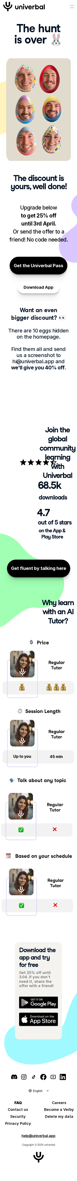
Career (58, 1103)
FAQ (18, 1103)
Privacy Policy (18, 1123)
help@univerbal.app (38, 1136)
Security (18, 1116)
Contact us (18, 1109)
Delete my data (59, 1116)
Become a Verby (59, 1109)
